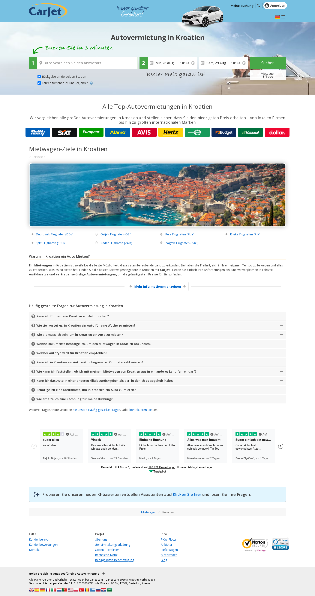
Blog (164, 560)
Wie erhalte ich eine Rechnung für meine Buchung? (74, 399)
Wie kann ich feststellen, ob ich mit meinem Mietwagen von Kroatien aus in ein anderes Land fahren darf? (116, 371)
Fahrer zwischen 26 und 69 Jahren (65, 83)
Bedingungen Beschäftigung (114, 560)
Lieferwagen (169, 550)
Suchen (267, 62)
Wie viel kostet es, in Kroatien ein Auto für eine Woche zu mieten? (85, 325)
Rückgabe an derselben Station (64, 76)
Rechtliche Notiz (106, 555)
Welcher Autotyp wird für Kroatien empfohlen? (71, 353)
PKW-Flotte (169, 539)
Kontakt (34, 550)
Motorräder (169, 555)
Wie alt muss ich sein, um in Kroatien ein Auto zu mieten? (79, 335)
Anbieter (166, 544)
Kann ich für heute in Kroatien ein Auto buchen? (72, 316)
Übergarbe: (46, 59)
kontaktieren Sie (140, 410)
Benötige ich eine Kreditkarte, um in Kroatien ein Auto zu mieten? (86, 390)
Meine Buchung (242, 6)
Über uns (101, 539)
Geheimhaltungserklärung (112, 544)
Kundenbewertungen (43, 544)
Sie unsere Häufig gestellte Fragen (96, 410)
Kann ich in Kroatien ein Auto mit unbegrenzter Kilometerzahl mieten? (89, 362)
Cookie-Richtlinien (107, 550)
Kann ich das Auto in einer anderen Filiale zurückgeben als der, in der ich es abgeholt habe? (104, 381)
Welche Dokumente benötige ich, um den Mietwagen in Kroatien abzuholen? (93, 344)
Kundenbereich (39, 539)
